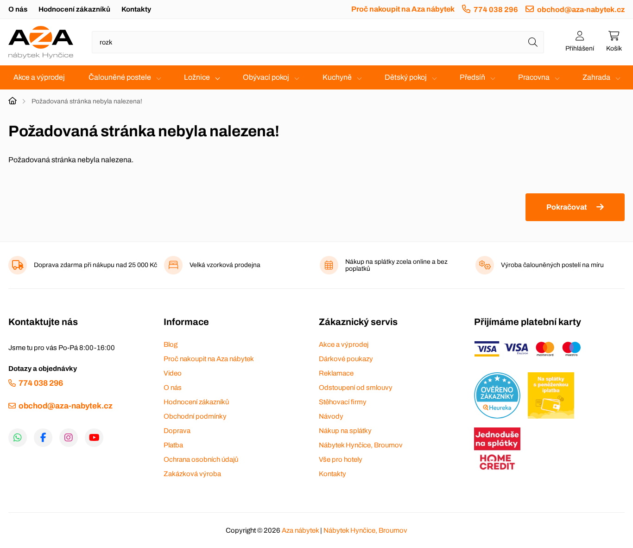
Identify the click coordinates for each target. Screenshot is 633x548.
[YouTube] (94, 437)
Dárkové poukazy (346, 359)
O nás (17, 9)
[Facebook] (43, 437)
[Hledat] (533, 42)
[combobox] (318, 42)
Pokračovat (566, 207)
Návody (331, 416)
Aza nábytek (300, 530)
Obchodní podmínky (195, 416)
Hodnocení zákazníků (74, 9)
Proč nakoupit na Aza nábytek (403, 9)
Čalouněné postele (120, 77)
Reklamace (336, 373)
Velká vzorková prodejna (225, 264)
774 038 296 (496, 9)
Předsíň (472, 77)
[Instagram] (68, 437)
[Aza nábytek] (40, 42)
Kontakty (136, 9)
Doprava (177, 430)
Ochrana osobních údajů (201, 459)
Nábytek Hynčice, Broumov (361, 445)
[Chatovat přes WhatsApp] (17, 437)
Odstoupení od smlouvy (355, 387)
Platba (173, 445)
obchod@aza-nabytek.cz (581, 9)
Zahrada (596, 77)
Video (173, 373)
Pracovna (534, 77)
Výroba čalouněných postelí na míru (552, 264)
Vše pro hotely (340, 459)
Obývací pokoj (266, 77)
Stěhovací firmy (343, 402)
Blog (170, 344)
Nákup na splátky (345, 430)
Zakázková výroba (192, 474)
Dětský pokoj (406, 77)
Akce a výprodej (39, 77)
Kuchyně (337, 77)
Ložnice (197, 77)
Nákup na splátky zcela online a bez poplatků (396, 265)
